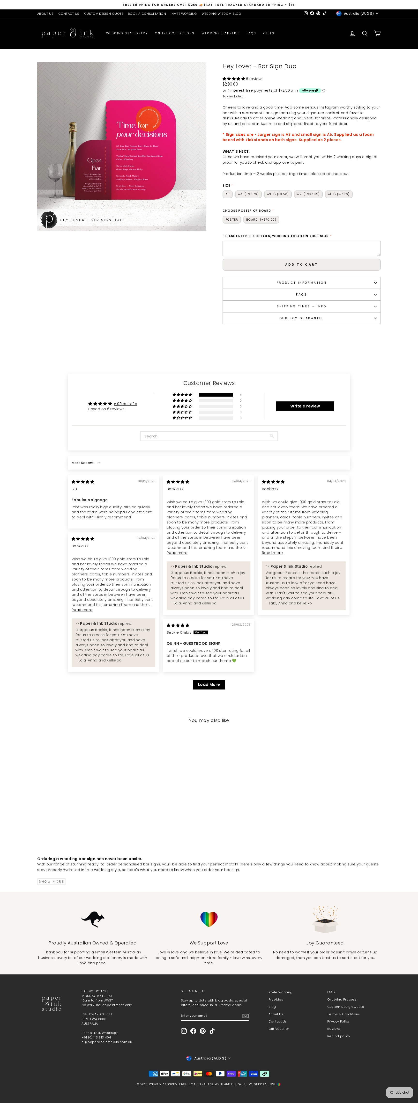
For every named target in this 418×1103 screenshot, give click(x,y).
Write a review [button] (305, 406)
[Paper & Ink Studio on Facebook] (193, 1031)
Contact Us (278, 1021)
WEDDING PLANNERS (220, 33)
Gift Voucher (279, 1029)
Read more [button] (177, 552)
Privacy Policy (338, 1021)
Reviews (334, 1029)
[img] (83, 481)
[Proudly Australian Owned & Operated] (92, 919)
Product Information (302, 283)
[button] (234, 78)
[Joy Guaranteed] (325, 919)
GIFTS (268, 33)
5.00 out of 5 (125, 403)
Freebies (276, 999)
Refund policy (338, 1036)
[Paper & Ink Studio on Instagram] (184, 1031)
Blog (272, 1007)
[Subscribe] (245, 1016)
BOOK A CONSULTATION (147, 14)
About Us (276, 1014)
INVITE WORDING (184, 14)
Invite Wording (280, 992)
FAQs (251, 33)
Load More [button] (209, 684)
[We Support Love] (209, 919)
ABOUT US (45, 14)
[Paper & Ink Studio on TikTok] (212, 1031)
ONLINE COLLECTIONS (174, 33)
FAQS (301, 294)
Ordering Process (342, 999)
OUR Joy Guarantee (301, 318)
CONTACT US (68, 14)
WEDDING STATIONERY (127, 33)
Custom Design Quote (345, 1007)
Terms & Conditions (343, 1014)
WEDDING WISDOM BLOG (221, 14)
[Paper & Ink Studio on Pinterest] (203, 1031)
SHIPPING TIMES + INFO (302, 306)
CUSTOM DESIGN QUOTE (103, 14)
